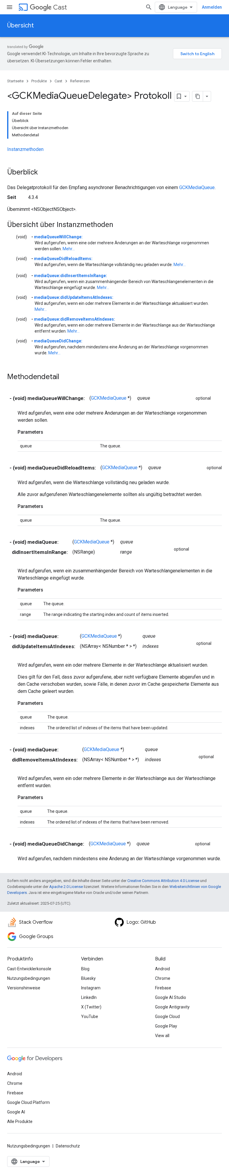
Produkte (39, 81)
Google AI (16, 1112)
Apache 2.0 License (66, 886)
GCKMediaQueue (197, 187)
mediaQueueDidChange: (58, 341)
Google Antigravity (172, 1007)
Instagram (90, 987)
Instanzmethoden (25, 149)
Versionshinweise (23, 987)
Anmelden (212, 7)
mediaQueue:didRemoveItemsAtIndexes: (74, 319)
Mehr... (69, 248)
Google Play (166, 1026)
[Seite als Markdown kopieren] (197, 96)
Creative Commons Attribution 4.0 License (163, 880)
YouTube (89, 1016)
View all (162, 1035)
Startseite (15, 81)
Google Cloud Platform (28, 1102)
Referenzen (80, 81)
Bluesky (88, 978)
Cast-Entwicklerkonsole (29, 968)
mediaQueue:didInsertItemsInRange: (70, 275)
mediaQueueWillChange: (58, 236)
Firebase (163, 987)
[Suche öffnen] (148, 7)
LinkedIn (89, 997)
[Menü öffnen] (10, 7)
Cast (60, 7)
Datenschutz (68, 1146)
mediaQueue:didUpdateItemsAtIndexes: (73, 297)
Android (162, 968)
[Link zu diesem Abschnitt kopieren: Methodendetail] (65, 377)
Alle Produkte (20, 1121)
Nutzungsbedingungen (28, 978)
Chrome (162, 978)
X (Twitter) (91, 1007)
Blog (85, 968)
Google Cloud (167, 1016)
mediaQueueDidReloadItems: (63, 258)
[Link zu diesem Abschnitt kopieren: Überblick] (44, 172)
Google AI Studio (170, 997)
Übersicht (20, 25)
